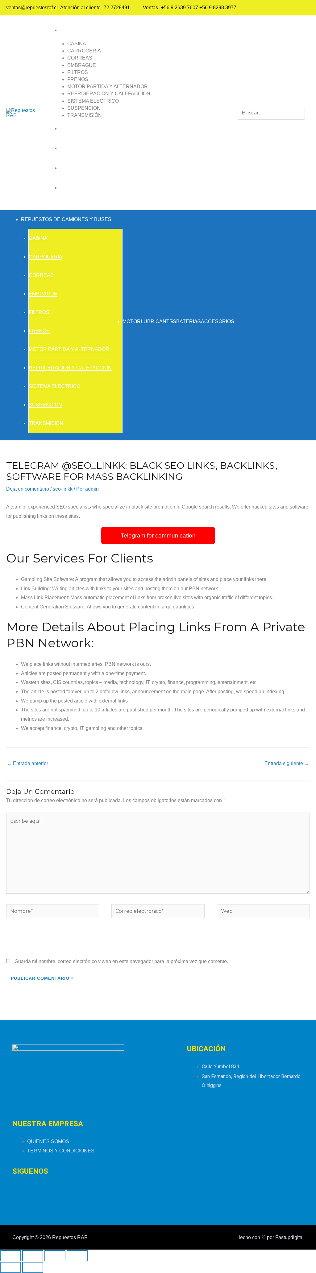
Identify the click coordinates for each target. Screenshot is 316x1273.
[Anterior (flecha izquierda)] (10, 1267)
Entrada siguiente (286, 763)
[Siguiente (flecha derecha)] (32, 1267)
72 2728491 (117, 7)
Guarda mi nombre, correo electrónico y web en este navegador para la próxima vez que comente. (121, 961)
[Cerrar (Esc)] (77, 1255)
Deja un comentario (27, 489)
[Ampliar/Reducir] (10, 1255)
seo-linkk (63, 489)
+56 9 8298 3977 (217, 7)
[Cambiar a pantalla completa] (32, 1255)
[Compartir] (54, 1255)
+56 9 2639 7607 (179, 7)
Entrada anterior (27, 763)
